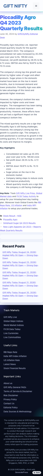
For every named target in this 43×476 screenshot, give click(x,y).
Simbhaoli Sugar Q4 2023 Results (19, 223)
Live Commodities (12, 337)
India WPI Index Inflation (15, 356)
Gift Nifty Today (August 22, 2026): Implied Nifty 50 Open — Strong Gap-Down (20, 275)
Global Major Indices (13, 321)
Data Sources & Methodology (18, 411)
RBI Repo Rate (10, 352)
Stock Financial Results (15, 368)
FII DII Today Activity (26, 196)
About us (8, 383)
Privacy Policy (10, 399)
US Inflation (16, 205)
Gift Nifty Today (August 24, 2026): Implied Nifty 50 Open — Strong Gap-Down (20, 255)
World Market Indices (14, 325)
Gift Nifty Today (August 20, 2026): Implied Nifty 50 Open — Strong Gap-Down (20, 295)
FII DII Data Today (12, 329)
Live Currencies (11, 333)
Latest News (10, 364)
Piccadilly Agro (10, 219)
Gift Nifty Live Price (25, 193)
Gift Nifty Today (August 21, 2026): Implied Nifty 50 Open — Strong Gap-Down (20, 285)
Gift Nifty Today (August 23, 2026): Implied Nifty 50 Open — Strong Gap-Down (20, 265)
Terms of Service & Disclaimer (18, 391)
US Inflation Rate (12, 360)
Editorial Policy (11, 407)
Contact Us (9, 403)
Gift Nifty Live (10, 317)
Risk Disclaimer (11, 395)
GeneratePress (21, 472)
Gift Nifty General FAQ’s (15, 387)
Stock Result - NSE (12, 216)
